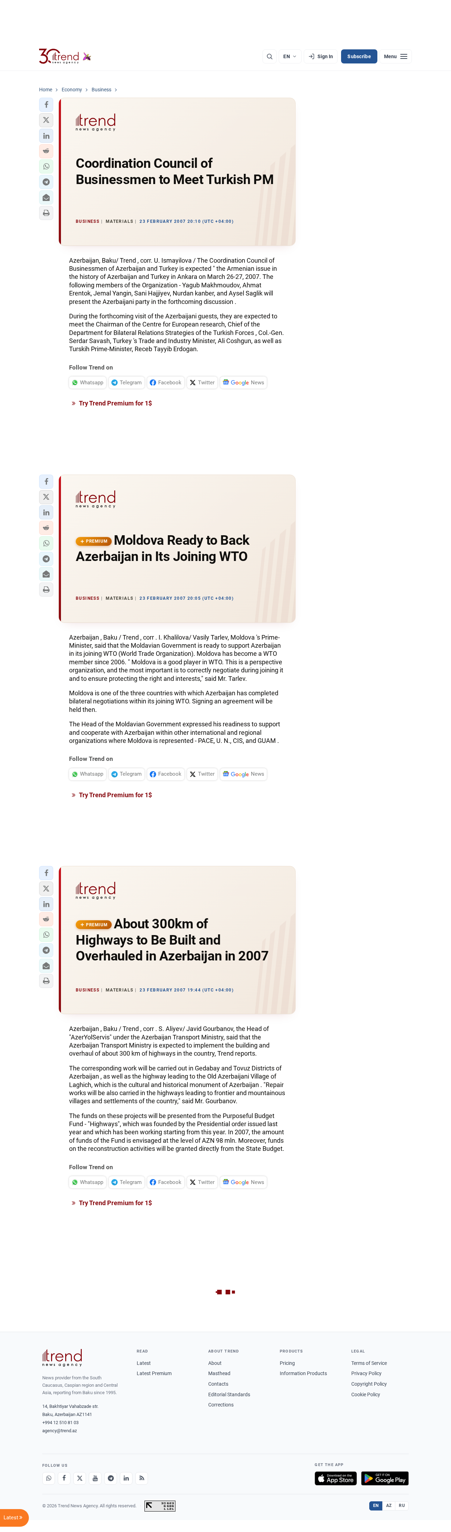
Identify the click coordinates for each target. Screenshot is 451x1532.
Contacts (218, 1384)
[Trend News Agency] (62, 1358)
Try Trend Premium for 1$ (115, 403)
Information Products (303, 1373)
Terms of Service (369, 1363)
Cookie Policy (365, 1394)
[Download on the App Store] (336, 1478)
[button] (46, 104)
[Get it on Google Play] (385, 1478)
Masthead (219, 1373)
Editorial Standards (229, 1394)
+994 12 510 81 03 (60, 1422)
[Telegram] (110, 1478)
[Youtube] (95, 1478)
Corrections (221, 1405)
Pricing (287, 1363)
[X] (79, 1478)
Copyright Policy (369, 1384)
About (215, 1363)
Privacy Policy (366, 1373)
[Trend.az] (65, 56)
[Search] (269, 56)
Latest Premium (154, 1373)
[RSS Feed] (141, 1478)
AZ (389, 1505)
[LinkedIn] (126, 1478)
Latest (144, 1363)
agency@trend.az (59, 1430)
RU (402, 1505)
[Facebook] (64, 1478)
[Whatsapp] (48, 1478)
